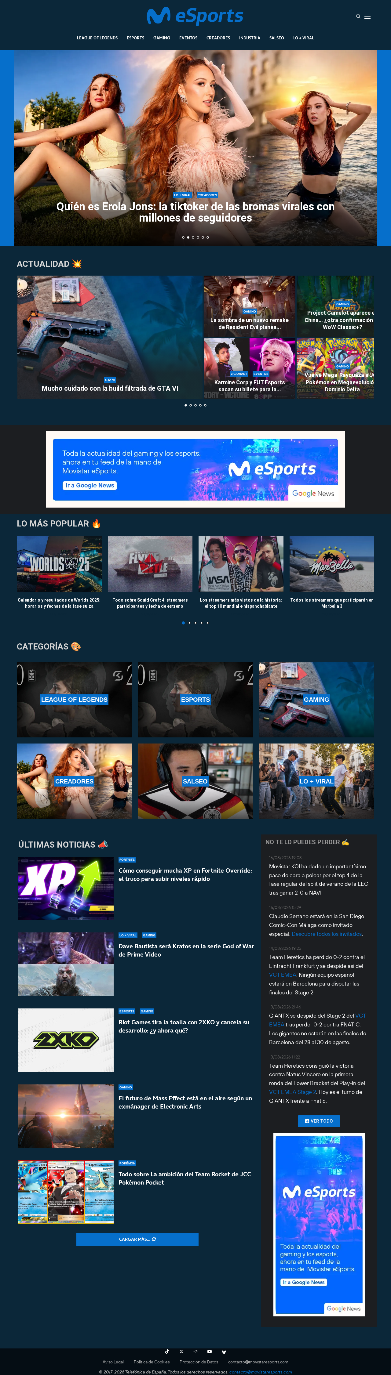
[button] (25, 147)
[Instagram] (195, 1351)
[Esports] (195, 699)
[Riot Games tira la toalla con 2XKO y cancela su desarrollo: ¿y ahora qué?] (66, 1040)
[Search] (358, 17)
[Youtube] (209, 1351)
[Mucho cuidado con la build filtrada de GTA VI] (110, 337)
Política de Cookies (152, 1362)
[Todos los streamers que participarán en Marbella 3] (332, 564)
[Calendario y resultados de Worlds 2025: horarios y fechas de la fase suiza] (59, 564)
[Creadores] (74, 781)
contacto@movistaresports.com (258, 1362)
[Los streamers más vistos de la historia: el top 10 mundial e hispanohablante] (241, 564)
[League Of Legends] (74, 699)
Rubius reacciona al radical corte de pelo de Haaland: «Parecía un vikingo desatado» (195, 212)
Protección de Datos (199, 1362)
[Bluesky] (224, 1351)
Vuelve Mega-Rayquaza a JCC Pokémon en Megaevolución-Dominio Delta (342, 382)
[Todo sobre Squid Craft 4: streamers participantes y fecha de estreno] (150, 564)
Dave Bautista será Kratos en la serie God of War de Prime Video (186, 950)
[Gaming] (316, 699)
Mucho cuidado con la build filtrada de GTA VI (110, 388)
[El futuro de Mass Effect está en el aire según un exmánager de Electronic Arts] (66, 1116)
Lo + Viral (303, 38)
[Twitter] (181, 1351)
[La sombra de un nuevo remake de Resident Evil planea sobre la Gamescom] (249, 306)
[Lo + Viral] (316, 781)
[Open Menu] (367, 17)
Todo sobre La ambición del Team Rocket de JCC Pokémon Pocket (185, 1178)
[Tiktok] (167, 1351)
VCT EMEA (282, 974)
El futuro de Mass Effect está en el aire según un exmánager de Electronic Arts (185, 1102)
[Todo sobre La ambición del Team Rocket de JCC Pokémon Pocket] (66, 1192)
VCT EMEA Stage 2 (292, 1091)
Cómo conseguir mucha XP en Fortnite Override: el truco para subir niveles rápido (185, 874)
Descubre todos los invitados (327, 933)
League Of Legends (97, 38)
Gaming (161, 38)
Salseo (276, 38)
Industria (249, 38)
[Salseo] (195, 781)
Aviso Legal (113, 1362)
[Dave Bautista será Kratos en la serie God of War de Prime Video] (66, 964)
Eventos (188, 38)
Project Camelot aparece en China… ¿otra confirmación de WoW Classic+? (343, 319)
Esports (135, 38)
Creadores (218, 38)
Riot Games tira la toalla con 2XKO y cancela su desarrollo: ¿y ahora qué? (184, 1026)
